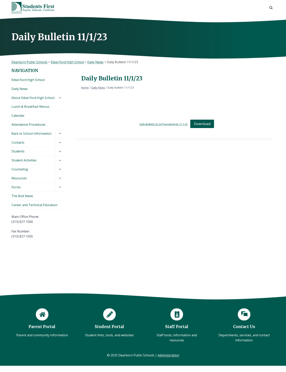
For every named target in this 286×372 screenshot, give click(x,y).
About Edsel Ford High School (32, 98)
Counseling (19, 169)
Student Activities (24, 160)
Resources (19, 178)
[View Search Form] (271, 7)
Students (18, 151)
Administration (168, 355)
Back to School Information (31, 133)
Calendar (18, 115)
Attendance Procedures (28, 124)
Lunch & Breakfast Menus (30, 106)
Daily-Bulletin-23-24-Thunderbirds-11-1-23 (163, 124)
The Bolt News (22, 196)
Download (202, 123)
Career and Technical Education (34, 205)
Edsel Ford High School (28, 80)
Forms (16, 187)
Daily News (19, 89)
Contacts (17, 142)
